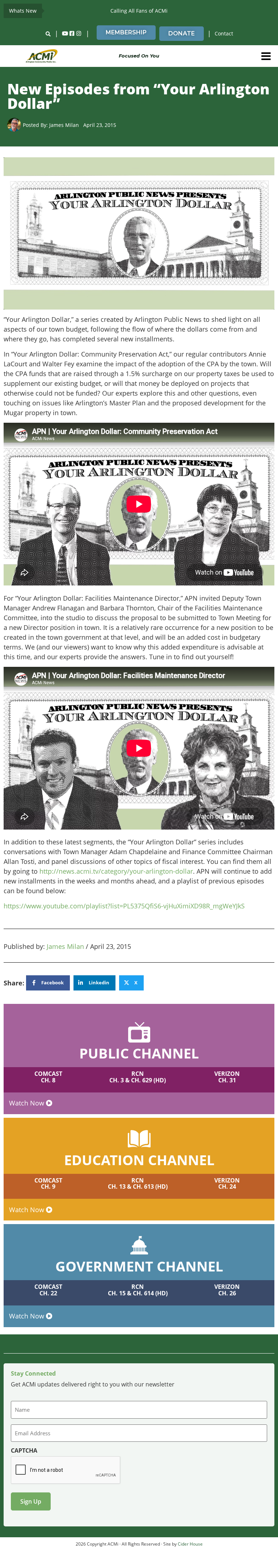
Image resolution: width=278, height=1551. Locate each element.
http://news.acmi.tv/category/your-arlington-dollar (116, 871)
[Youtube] (65, 33)
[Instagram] (79, 33)
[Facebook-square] (72, 33)
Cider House (190, 1544)
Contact (224, 33)
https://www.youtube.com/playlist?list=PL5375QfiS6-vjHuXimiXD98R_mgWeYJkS (124, 906)
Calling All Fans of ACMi (139, 10)
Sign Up (30, 1501)
